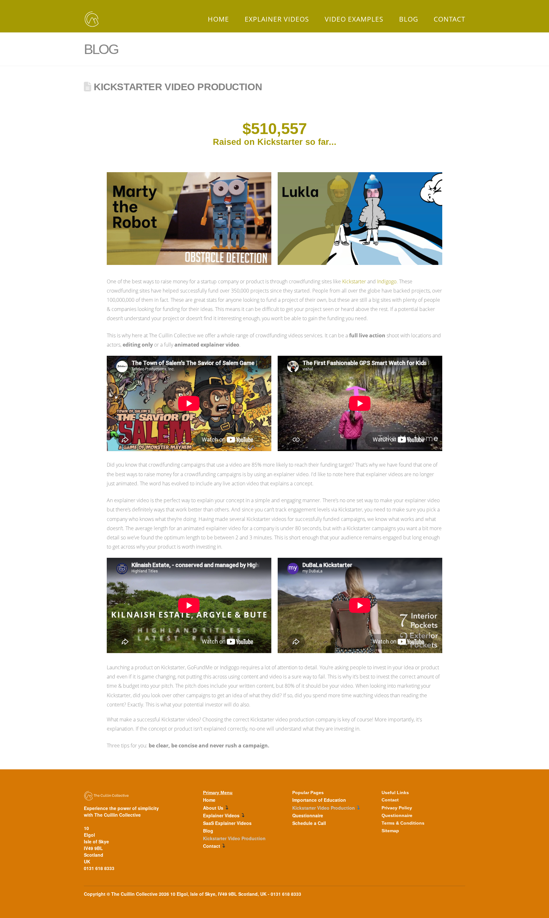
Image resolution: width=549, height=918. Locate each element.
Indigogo (386, 281)
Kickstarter (354, 281)
